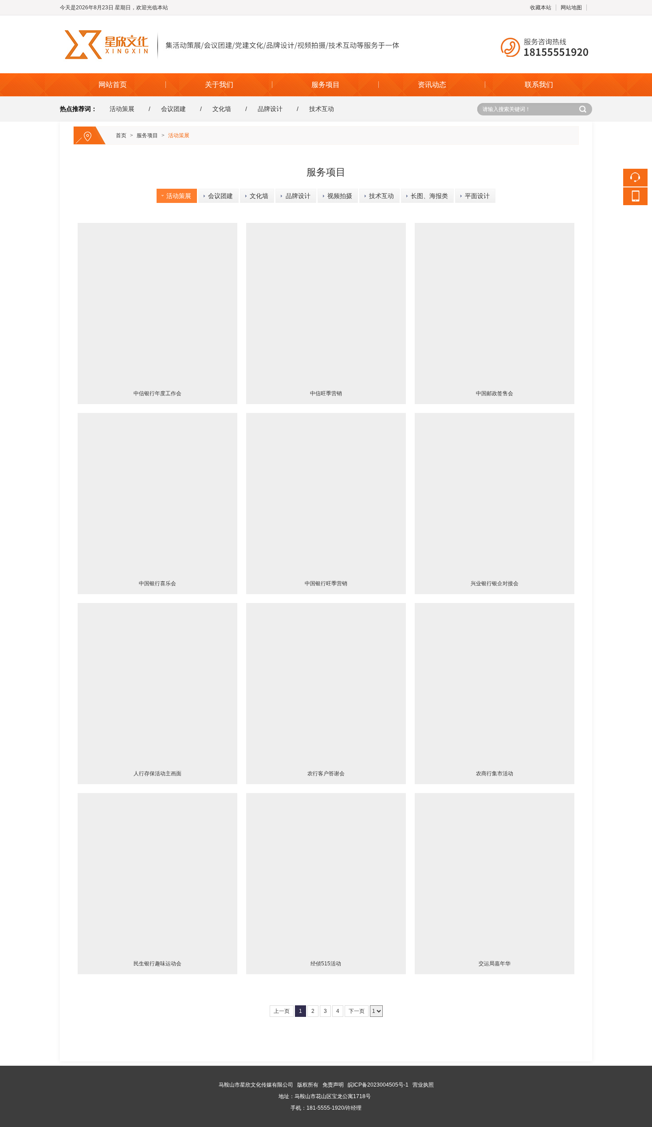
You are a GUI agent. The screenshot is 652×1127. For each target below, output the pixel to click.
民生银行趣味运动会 (157, 963)
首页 (121, 135)
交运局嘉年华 (495, 963)
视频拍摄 (336, 195)
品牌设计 (270, 108)
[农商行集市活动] (494, 683)
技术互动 (321, 108)
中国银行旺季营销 (326, 583)
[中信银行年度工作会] (157, 303)
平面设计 (474, 195)
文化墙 (221, 108)
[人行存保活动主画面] (157, 683)
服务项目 (325, 84)
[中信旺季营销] (326, 303)
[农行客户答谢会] (326, 683)
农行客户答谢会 (326, 773)
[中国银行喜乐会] (157, 493)
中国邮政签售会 (494, 393)
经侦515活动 (325, 963)
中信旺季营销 (326, 393)
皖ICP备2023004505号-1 (378, 1085)
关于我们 (219, 84)
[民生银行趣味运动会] (157, 873)
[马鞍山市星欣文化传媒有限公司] (326, 19)
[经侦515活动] (326, 873)
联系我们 (539, 84)
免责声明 (333, 1085)
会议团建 (173, 108)
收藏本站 (540, 7)
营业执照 (423, 1085)
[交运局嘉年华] (494, 873)
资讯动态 (432, 84)
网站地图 (571, 7)
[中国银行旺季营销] (326, 493)
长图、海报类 (426, 195)
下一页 (357, 1011)
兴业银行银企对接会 (494, 583)
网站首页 (112, 84)
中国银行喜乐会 (157, 583)
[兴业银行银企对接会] (494, 493)
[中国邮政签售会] (494, 303)
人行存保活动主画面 (157, 773)
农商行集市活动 (494, 773)
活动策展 (122, 108)
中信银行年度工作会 (157, 393)
